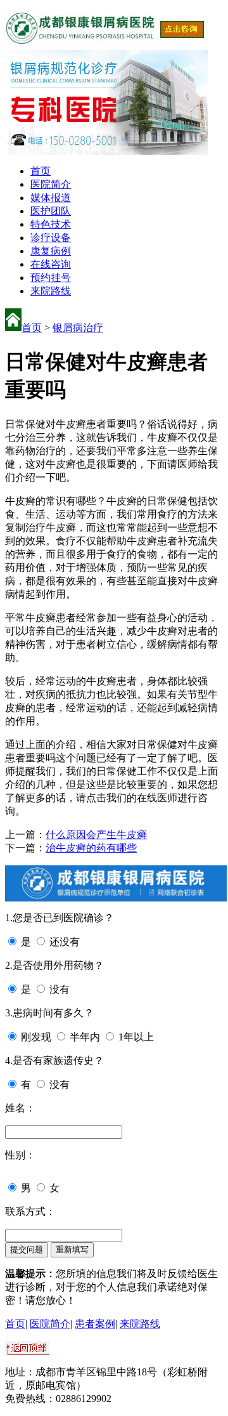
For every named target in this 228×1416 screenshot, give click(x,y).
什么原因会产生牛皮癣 (96, 834)
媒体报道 (50, 197)
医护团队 (50, 211)
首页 (40, 171)
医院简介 (50, 184)
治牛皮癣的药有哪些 (91, 847)
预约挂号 (50, 277)
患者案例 (95, 1323)
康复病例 (50, 251)
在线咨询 (50, 264)
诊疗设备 (50, 237)
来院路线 (50, 290)
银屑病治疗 (78, 327)
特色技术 (50, 224)
